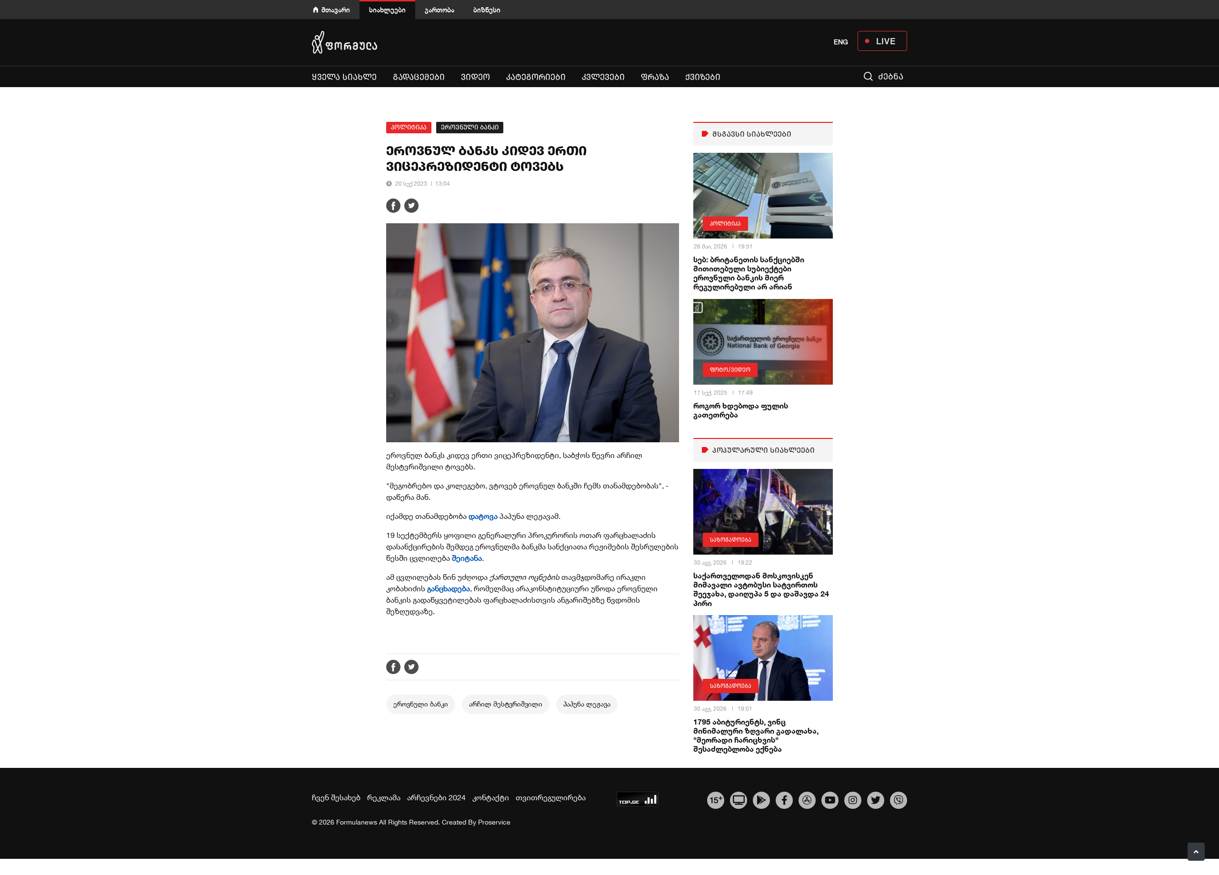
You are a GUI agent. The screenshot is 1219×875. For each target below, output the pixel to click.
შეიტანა (467, 558)
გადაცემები (419, 77)
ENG (841, 42)
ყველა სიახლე (344, 77)
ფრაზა (655, 77)
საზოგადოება (730, 540)
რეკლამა (383, 797)
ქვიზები (702, 77)
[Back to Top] (1196, 852)
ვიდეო (475, 77)
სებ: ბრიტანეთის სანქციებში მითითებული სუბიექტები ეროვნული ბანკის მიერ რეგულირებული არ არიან (748, 273)
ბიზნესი (486, 10)
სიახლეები (387, 10)
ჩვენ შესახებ (336, 797)
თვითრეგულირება (551, 797)
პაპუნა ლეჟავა (586, 704)
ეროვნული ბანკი (470, 127)
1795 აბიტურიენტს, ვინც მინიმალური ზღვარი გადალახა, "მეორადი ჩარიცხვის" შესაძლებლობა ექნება (756, 735)
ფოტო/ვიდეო (730, 370)
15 (715, 799)
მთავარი (335, 10)
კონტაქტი (490, 797)
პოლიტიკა (409, 127)
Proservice (494, 822)
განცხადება (448, 588)
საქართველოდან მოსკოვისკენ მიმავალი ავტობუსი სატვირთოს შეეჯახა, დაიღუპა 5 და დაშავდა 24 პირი (761, 589)
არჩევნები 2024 (436, 797)
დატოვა (483, 516)
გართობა (439, 10)
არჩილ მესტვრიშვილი (505, 704)
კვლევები (603, 77)
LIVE (886, 41)
